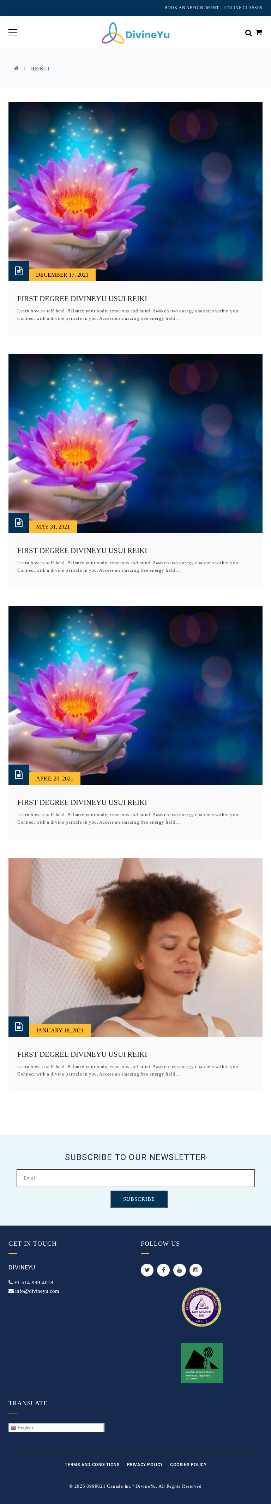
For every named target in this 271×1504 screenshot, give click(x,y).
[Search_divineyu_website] (248, 32)
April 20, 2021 (54, 779)
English (24, 1427)
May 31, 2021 (53, 527)
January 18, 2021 (60, 1030)
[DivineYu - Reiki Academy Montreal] (135, 32)
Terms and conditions (92, 1464)
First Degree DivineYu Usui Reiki (82, 298)
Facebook (163, 1270)
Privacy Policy (145, 1464)
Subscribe (139, 1199)
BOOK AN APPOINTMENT (191, 7)
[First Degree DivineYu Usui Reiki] (135, 191)
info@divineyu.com (37, 1291)
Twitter (147, 1270)
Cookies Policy (188, 1464)
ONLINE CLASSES (243, 7)
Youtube (179, 1270)
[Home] (16, 68)
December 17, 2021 (62, 275)
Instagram (195, 1270)
